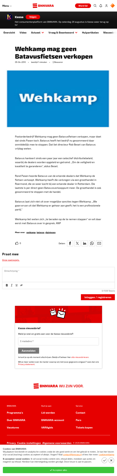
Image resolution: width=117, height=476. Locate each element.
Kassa (19, 17)
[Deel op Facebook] (70, 243)
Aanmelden (29, 350)
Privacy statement (26, 364)
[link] (31, 232)
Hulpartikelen (90, 32)
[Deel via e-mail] (99, 243)
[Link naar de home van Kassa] (9, 17)
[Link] (21, 285)
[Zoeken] (95, 5)
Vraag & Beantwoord (61, 32)
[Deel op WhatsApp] (92, 243)
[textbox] (58, 274)
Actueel (35, 32)
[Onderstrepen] (16, 285)
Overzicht (9, 32)
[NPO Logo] (112, 5)
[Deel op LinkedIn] (84, 243)
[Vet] (7, 285)
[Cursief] (11, 285)
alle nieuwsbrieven (80, 357)
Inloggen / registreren (97, 297)
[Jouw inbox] (100, 5)
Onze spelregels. (11, 260)
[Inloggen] (106, 5)
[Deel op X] (77, 243)
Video (23, 32)
